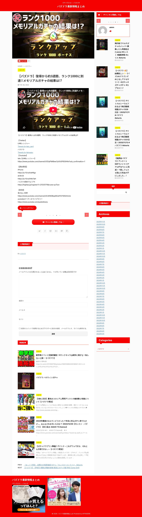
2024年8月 (100, 262)
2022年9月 (100, 323)
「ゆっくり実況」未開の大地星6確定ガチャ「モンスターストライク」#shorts (53, 465)
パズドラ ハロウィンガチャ (47, 377)
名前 (21, 301)
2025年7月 (100, 232)
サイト (21, 319)
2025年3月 (100, 243)
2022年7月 (100, 328)
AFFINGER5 (86, 514)
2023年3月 (100, 307)
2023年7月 (100, 296)
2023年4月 (100, 304)
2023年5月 (100, 302)
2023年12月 (101, 283)
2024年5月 (100, 270)
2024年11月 (101, 254)
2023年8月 (100, 294)
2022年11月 (101, 318)
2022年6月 (100, 331)
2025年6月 (100, 235)
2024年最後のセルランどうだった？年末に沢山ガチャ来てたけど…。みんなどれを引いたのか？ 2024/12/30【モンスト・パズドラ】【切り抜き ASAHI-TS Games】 (61, 424)
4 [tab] (56, 215)
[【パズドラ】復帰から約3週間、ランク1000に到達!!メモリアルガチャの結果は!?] (56, 231)
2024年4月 (100, 272)
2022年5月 (100, 334)
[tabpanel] (29, 212)
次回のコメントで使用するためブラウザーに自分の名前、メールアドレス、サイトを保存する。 (54, 328)
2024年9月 (100, 259)
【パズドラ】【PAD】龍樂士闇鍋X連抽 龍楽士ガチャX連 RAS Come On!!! (51, 468)
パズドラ (23, 253)
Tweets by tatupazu (25, 152)
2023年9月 (100, 291)
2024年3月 (100, 275)
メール (22, 310)
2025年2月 (100, 246)
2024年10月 (101, 256)
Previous (20, 215)
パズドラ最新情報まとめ (71, 6)
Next (87, 215)
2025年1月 (100, 248)
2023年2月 (100, 310)
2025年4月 (100, 240)
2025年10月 (101, 224)
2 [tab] (50, 215)
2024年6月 (100, 267)
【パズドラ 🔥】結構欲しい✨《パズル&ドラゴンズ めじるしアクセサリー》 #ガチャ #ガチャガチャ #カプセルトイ (122, 79)
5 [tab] (60, 215)
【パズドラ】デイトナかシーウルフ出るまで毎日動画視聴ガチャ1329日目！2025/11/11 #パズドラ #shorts (122, 109)
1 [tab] (46, 215)
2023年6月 (100, 299)
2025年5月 (100, 238)
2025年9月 (100, 227)
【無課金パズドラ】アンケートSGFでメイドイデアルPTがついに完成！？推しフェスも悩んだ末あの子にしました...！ (122, 167)
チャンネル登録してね (53, 222)
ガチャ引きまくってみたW (20, 483)
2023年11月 (101, 286)
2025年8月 (100, 230)
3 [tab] (53, 215)
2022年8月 (100, 326)
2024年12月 (101, 251)
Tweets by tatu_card (26, 146)
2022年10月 (101, 320)
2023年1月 (100, 312)
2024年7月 (100, 264)
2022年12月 (101, 315)
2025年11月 (101, 222)
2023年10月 (101, 288)
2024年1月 (100, 280)
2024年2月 (100, 278)
